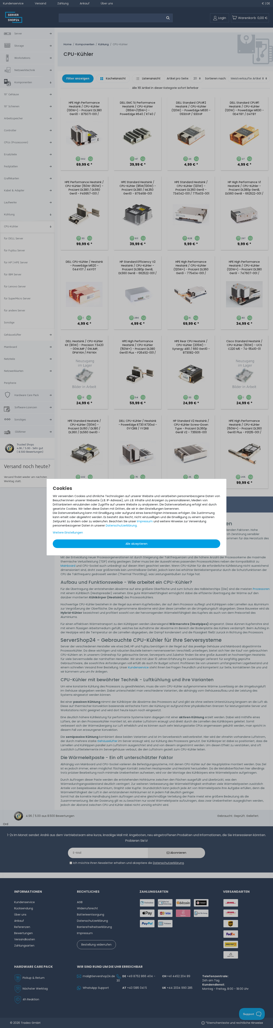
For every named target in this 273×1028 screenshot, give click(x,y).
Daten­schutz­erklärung (121, 525)
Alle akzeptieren (136, 544)
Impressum (145, 521)
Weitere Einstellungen (68, 532)
